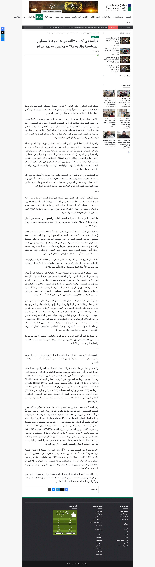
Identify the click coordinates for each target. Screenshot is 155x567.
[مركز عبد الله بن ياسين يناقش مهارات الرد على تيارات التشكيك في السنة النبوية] (123, 134)
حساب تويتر (99, 525)
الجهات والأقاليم (95, 17)
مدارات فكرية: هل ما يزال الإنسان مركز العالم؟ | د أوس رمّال (111, 50)
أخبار (24, 17)
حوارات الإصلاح (48, 17)
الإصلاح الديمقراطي (122, 545)
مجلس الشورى (124, 514)
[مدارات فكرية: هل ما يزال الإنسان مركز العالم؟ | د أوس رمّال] (125, 51)
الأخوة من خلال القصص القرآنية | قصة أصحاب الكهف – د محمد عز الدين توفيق (111, 59)
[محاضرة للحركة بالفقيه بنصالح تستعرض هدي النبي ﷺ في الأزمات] (109, 134)
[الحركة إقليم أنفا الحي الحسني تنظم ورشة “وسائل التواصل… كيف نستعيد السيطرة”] (109, 93)
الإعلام (126, 543)
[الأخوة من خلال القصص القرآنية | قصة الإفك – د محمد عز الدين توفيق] (125, 68)
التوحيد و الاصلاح (119, 17)
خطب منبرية (99, 540)
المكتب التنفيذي (123, 511)
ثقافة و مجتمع (59, 17)
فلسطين (67, 17)
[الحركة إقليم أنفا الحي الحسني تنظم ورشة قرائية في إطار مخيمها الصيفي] (109, 113)
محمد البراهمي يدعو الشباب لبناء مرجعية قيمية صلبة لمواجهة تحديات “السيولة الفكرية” (124, 122)
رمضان (100, 534)
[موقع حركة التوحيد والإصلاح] (118, 7)
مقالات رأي (39, 17)
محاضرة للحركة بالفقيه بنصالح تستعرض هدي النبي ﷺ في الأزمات (109, 142)
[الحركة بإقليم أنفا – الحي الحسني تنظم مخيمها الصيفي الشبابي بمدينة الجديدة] (123, 93)
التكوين (126, 534)
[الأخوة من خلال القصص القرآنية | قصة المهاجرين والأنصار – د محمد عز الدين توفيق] (125, 40)
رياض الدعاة (99, 514)
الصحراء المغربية (76, 17)
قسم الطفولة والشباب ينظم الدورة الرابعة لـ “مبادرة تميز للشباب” (91, 27)
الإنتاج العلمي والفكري (122, 540)
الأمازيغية (85, 17)
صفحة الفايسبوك (97, 519)
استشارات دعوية (97, 548)
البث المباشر (99, 516)
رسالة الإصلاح (107, 17)
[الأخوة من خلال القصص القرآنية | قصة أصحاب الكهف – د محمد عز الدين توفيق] (125, 59)
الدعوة (126, 529)
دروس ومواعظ (98, 543)
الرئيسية (128, 17)
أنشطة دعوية (98, 545)
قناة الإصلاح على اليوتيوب (95, 522)
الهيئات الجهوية (124, 516)
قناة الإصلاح (31, 17)
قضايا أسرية (17, 17)
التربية (126, 531)
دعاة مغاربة (99, 551)
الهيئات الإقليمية (123, 519)
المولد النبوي (99, 537)
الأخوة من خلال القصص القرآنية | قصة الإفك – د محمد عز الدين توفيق (111, 67)
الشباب (126, 537)
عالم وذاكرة (99, 554)
